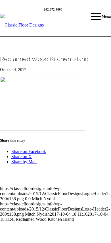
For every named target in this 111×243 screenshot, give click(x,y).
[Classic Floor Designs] (42, 25)
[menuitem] (98, 16)
